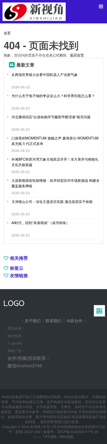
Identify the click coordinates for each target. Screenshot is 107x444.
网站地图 (66, 436)
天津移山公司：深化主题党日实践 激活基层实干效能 (52, 201)
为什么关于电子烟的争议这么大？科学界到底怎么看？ (53, 95)
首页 (7, 32)
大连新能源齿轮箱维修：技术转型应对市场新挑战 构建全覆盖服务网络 (55, 183)
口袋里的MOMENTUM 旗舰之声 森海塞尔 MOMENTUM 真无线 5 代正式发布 (55, 140)
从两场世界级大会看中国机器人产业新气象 (44, 74)
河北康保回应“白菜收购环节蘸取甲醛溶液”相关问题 (51, 116)
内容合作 (74, 320)
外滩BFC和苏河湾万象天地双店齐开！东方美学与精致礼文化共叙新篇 (55, 162)
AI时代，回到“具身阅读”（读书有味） (40, 222)
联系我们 (53, 320)
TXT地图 (49, 436)
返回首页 (77, 55)
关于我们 (33, 320)
